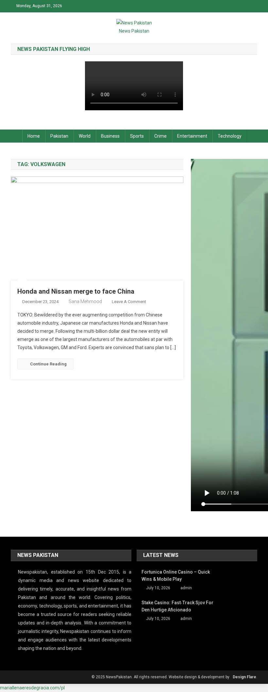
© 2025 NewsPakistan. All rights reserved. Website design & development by (160, 677)
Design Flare (244, 677)
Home (33, 136)
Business (110, 136)
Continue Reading (48, 363)
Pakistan (59, 136)
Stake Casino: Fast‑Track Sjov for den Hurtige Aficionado (177, 606)
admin (186, 588)
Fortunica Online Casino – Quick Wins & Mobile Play (176, 575)
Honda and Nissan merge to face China (75, 291)
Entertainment (192, 136)
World (85, 136)
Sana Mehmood (85, 301)
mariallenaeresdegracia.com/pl (32, 687)
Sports (137, 136)
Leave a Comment (129, 301)
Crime (160, 136)
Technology (230, 136)
